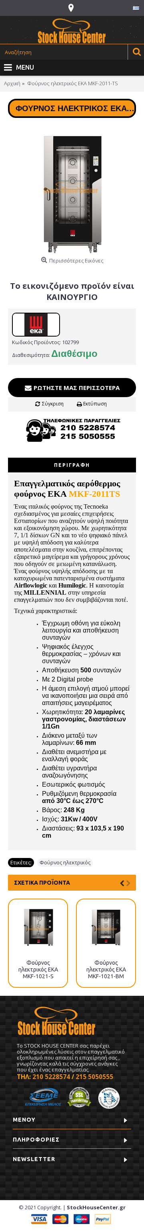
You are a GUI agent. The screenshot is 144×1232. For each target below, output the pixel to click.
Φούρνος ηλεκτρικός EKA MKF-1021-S (38, 969)
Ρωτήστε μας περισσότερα (76, 388)
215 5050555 (94, 1077)
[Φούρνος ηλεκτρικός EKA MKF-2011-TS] (72, 189)
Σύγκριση (53, 403)
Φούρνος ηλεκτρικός (65, 862)
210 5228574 (51, 1077)
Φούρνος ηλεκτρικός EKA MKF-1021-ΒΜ (106, 969)
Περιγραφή (72, 465)
